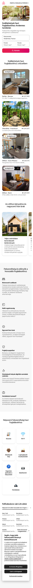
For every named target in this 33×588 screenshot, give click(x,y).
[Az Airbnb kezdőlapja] (3, 3)
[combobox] (16, 38)
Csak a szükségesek (16, 571)
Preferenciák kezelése (15, 576)
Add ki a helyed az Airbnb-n (19, 3)
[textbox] (9, 45)
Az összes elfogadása (15, 567)
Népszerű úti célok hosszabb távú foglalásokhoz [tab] (16, 508)
